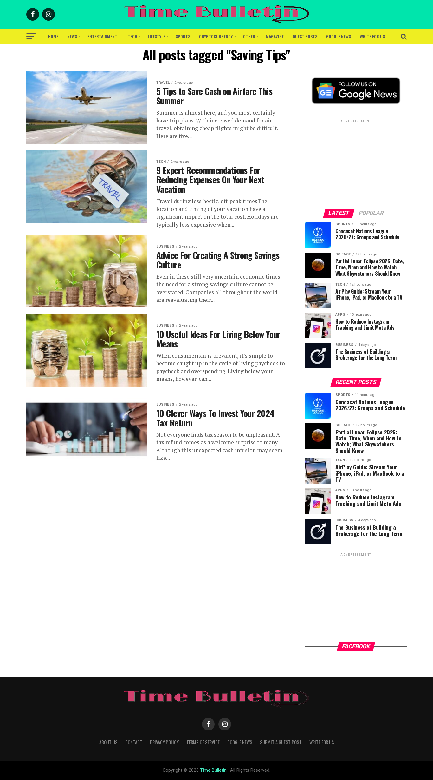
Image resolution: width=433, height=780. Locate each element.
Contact (133, 742)
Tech (132, 36)
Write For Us (372, 36)
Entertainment (102, 36)
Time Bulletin (213, 770)
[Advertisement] (356, 163)
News (72, 36)
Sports (183, 36)
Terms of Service (203, 742)
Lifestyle (156, 36)
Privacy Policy (164, 742)
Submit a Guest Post (281, 742)
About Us (108, 742)
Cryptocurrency (216, 36)
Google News (338, 36)
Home (53, 36)
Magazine (275, 36)
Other (249, 36)
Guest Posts (305, 36)
